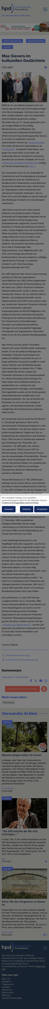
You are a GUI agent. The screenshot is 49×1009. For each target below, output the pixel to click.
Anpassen (8, 509)
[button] (45, 10)
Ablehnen (27, 509)
